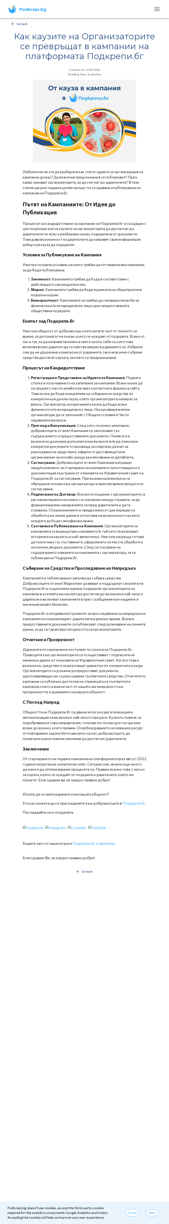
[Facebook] (33, 828)
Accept (132, 1212)
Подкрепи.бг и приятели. (94, 843)
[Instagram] (55, 828)
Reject (152, 1212)
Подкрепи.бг (134, 803)
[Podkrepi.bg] (28, 9)
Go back (21, 24)
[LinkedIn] (77, 828)
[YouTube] (97, 828)
